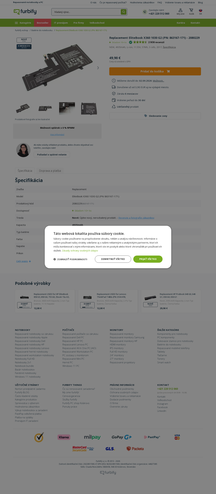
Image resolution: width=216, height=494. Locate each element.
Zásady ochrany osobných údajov (80, 250)
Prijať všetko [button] (148, 258)
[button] (70, 259)
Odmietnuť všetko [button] (113, 258)
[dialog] (108, 247)
